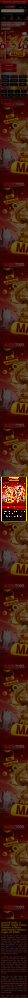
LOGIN (20, 508)
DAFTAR (8, 508)
